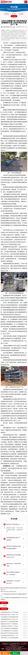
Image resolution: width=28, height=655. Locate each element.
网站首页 (3, 8)
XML (20, 646)
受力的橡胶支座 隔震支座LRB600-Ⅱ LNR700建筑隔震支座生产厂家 (14, 635)
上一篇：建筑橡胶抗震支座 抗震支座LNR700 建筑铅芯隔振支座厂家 (14, 595)
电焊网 (14, 648)
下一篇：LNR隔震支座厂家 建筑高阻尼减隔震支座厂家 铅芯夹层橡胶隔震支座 (14, 598)
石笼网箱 (6, 648)
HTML (17, 646)
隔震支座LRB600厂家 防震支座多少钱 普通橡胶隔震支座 (12, 633)
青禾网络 (20, 647)
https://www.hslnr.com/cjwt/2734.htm (9, 591)
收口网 (9, 648)
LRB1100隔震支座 (5, 587)
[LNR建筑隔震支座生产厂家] (6, 1)
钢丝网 (11, 648)
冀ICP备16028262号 (10, 647)
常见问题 (8, 8)
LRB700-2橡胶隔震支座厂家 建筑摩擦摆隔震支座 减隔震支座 (13, 628)
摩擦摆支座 (20, 648)
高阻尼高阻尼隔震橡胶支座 (14, 587)
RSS (23, 646)
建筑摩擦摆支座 (24, 648)
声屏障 (16, 648)
